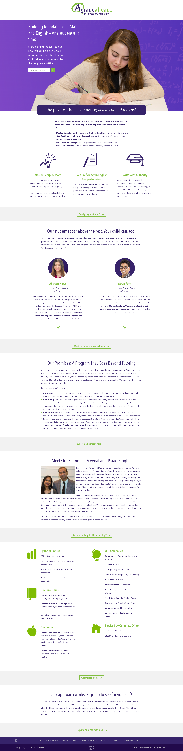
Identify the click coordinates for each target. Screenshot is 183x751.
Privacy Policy (20, 748)
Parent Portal (105, 740)
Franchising (128, 740)
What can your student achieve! (90, 346)
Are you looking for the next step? (90, 535)
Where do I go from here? (90, 444)
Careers (117, 740)
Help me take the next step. (90, 730)
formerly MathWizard (88, 740)
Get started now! (90, 678)
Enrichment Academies (49, 740)
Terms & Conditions (36, 748)
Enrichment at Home (69, 740)
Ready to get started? (90, 214)
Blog (138, 740)
